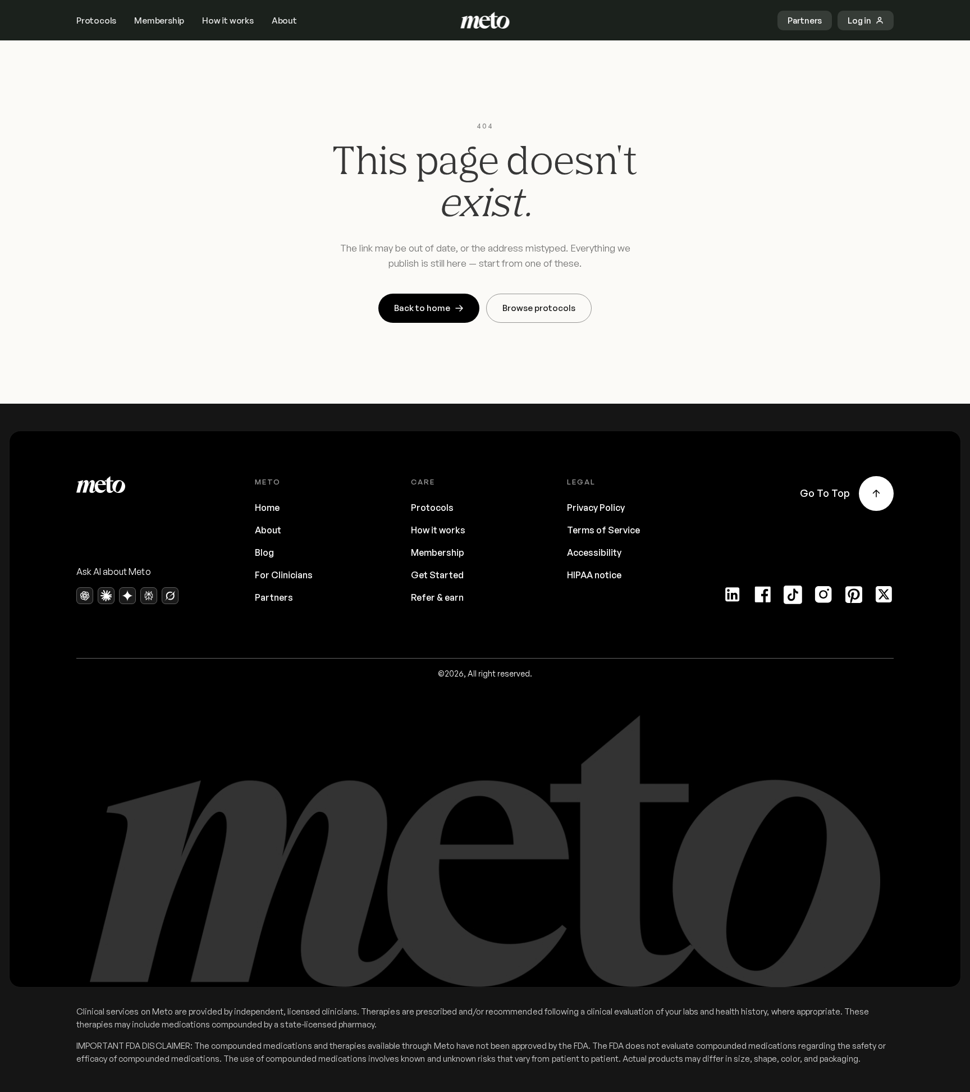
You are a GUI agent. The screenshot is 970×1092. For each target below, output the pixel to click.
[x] (884, 594)
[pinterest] (853, 594)
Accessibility (594, 552)
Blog (264, 552)
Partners (274, 597)
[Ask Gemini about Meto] (127, 595)
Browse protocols (538, 308)
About (284, 20)
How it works (228, 20)
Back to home (422, 308)
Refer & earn (437, 597)
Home (267, 507)
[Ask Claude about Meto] (106, 595)
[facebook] (762, 594)
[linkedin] (732, 594)
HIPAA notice (594, 575)
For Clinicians (284, 575)
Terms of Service (603, 530)
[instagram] (823, 594)
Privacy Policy (596, 507)
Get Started (437, 575)
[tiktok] (793, 594)
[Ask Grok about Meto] (170, 595)
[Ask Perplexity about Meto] (148, 595)
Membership (159, 20)
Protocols (96, 20)
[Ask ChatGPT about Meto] (84, 595)
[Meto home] (485, 20)
